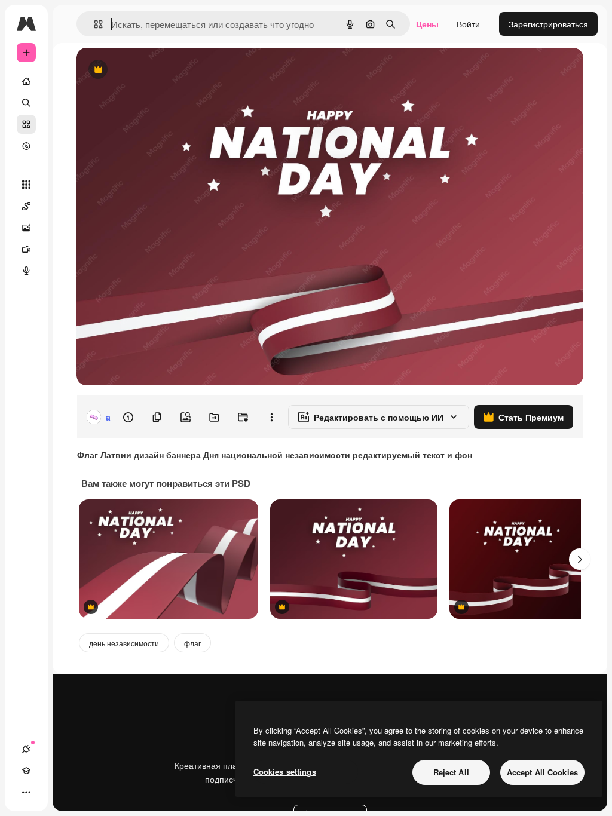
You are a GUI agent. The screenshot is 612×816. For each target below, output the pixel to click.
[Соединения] (26, 749)
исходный (156, 70)
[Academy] (26, 770)
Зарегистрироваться (548, 24)
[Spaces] (26, 206)
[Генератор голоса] (26, 270)
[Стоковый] (26, 124)
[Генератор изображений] (26, 227)
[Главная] (26, 81)
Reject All (451, 772)
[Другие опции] (271, 417)
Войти (468, 24)
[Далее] (579, 559)
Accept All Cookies (542, 772)
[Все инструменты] (26, 184)
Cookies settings (284, 771)
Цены (427, 24)
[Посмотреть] (26, 145)
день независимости (124, 643)
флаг (192, 643)
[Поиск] (26, 102)
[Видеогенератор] (26, 249)
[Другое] (26, 792)
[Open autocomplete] (93, 24)
